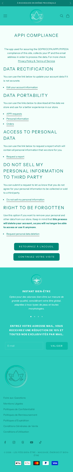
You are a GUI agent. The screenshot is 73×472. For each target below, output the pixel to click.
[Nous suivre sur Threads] (22, 442)
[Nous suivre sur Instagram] (14, 442)
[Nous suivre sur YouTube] (31, 442)
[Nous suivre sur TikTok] (40, 442)
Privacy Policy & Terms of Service (36, 61)
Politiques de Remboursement (20, 414)
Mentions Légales (13, 403)
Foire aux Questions (14, 397)
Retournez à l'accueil (36, 246)
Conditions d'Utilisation (16, 431)
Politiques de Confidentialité (19, 409)
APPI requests (14, 113)
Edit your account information (22, 87)
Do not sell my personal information (25, 199)
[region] (36, 292)
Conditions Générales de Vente (20, 426)
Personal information (17, 118)
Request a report (15, 156)
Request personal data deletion (22, 233)
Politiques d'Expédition (16, 420)
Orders (10, 123)
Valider (57, 345)
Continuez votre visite (36, 256)
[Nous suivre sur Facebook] (5, 442)
